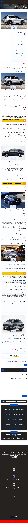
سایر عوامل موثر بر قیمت (20, 44)
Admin (23, 361)
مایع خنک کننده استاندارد (21, 424)
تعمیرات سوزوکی (4, 342)
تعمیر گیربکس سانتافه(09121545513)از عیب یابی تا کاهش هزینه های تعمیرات (14, 487)
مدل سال (22, 37)
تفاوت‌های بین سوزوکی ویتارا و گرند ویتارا (19, 56)
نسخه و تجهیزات (21, 38)
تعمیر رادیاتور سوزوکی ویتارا (15, 409)
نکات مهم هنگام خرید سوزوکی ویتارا (19, 53)
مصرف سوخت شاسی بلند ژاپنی (7, 424)
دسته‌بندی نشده (9, 361)
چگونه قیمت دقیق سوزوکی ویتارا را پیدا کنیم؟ (19, 46)
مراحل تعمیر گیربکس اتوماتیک (14, 424)
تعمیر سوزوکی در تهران (5, 409)
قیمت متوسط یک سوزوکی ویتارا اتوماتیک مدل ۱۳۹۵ (18, 55)
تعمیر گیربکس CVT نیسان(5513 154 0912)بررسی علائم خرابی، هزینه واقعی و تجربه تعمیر (13, 438)
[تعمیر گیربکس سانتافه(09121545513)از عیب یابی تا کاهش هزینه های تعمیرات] (14, 484)
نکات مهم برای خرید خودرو (21, 59)
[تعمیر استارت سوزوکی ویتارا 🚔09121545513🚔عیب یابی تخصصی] (14, 469)
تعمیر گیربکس (6, 414)
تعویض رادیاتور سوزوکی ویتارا (19, 419)
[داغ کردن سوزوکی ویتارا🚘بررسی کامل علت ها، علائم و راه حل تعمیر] (14, 476)
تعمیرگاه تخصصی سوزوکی (15, 414)
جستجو (4, 401)
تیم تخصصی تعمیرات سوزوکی (16, 68)
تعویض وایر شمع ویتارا (7, 419)
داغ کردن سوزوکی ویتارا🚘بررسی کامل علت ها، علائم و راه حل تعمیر (13, 435)
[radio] (17, 350)
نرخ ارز (22, 41)
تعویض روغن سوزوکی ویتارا (13, 419)
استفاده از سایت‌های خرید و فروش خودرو (19, 47)
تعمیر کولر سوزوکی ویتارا (21, 414)
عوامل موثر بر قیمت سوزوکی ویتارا (20, 35)
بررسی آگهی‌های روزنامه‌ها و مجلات (19, 50)
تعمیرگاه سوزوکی (10, 414)
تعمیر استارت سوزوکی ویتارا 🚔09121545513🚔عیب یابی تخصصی (13, 434)
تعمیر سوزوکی (10, 409)
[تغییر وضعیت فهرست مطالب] (24, 34)
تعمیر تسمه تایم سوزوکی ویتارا (21, 409)
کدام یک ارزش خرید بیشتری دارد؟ (20, 58)
